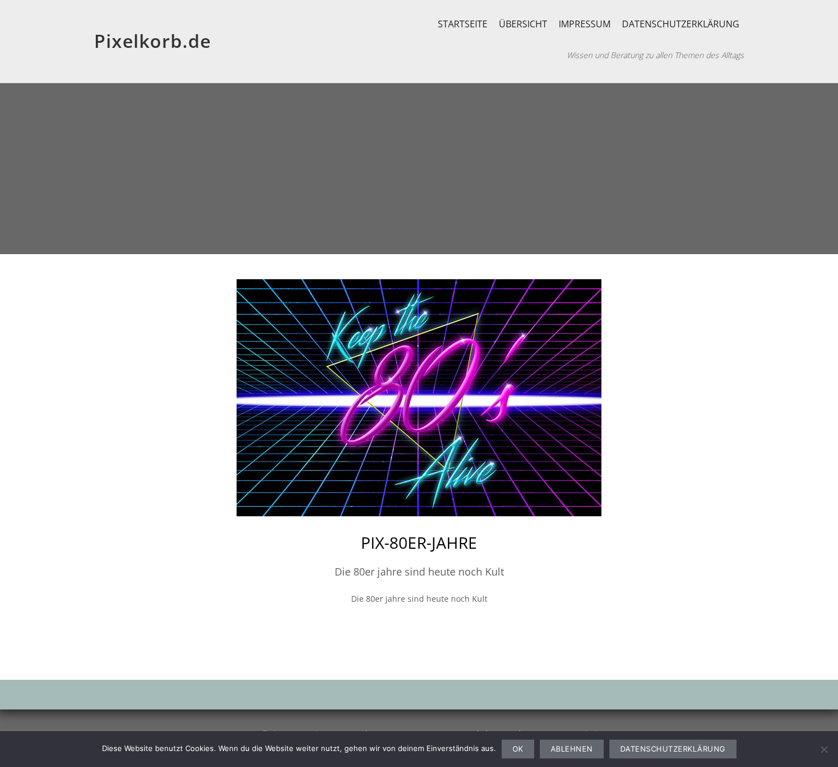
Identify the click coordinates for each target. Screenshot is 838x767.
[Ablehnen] (823, 749)
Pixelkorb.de (152, 40)
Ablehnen (572, 748)
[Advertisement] (419, 168)
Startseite (462, 24)
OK (517, 748)
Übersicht (523, 24)
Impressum (585, 24)
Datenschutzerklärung (680, 24)
